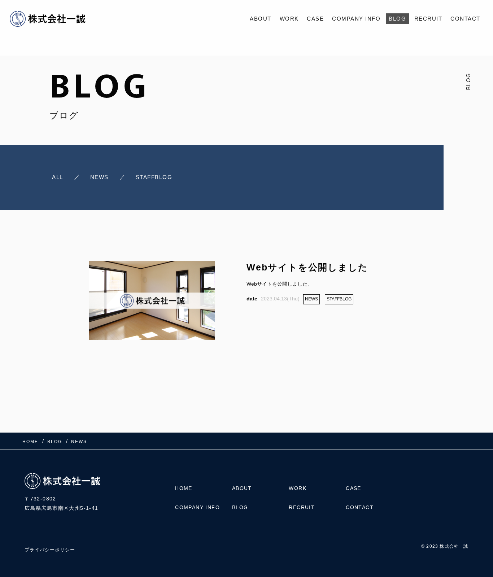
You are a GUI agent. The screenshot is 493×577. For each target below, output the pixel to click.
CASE (315, 19)
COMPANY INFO (356, 19)
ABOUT (260, 19)
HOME (183, 488)
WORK (289, 19)
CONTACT (465, 19)
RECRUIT (428, 19)
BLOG (397, 19)
